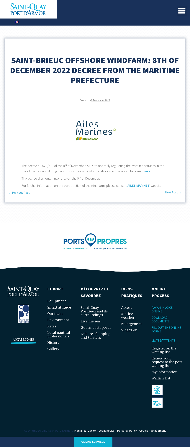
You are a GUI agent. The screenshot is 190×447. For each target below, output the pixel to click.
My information (164, 372)
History (53, 342)
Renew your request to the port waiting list (167, 362)
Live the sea (90, 321)
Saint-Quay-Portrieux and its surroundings (94, 311)
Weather (159, 402)
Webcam (160, 390)
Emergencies (131, 324)
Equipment (56, 301)
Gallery (53, 349)
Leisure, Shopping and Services (95, 336)
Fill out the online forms (166, 329)
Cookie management (152, 430)
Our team (55, 314)
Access (126, 307)
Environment (58, 320)
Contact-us (23, 339)
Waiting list (161, 378)
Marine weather (128, 316)
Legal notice (106, 430)
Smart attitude (59, 307)
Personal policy (127, 430)
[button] (182, 11)
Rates (51, 326)
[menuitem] (17, 22)
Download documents (160, 319)
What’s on (129, 330)
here (146, 171)
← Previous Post (19, 192)
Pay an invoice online (162, 309)
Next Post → (173, 192)
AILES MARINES (138, 185)
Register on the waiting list (164, 350)
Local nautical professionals (58, 334)
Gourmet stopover (96, 327)
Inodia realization (85, 430)
